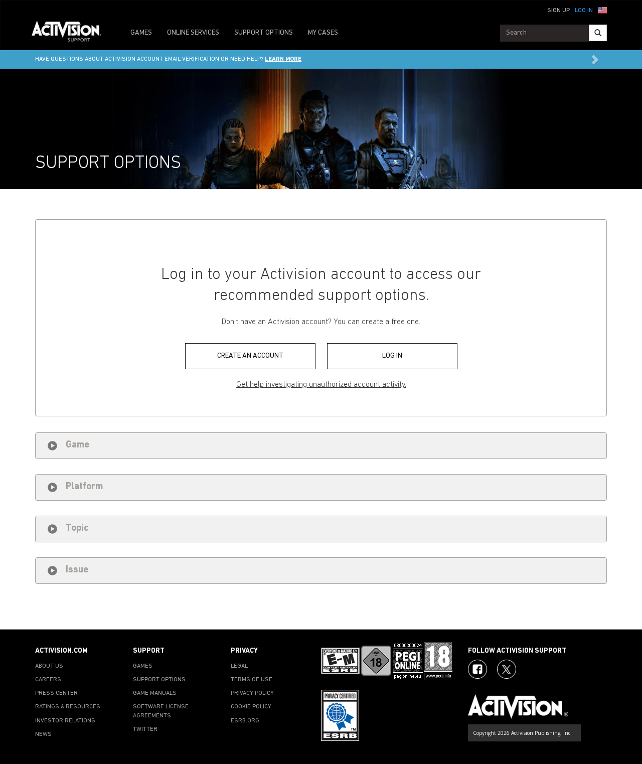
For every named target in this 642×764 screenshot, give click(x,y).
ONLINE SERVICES (193, 33)
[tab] (321, 446)
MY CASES (323, 33)
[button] (602, 10)
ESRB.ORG (245, 721)
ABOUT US (49, 666)
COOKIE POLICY (251, 707)
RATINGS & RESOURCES (67, 707)
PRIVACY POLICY (252, 693)
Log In (584, 11)
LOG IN (392, 356)
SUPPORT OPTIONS (263, 33)
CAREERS (48, 680)
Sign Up (558, 11)
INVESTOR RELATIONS (65, 721)
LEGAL (239, 666)
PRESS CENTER (56, 693)
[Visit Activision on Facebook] (477, 669)
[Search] (598, 33)
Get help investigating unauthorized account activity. (321, 385)
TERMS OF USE (251, 680)
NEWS (43, 734)
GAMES (141, 33)
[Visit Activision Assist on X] (506, 669)
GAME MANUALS (155, 693)
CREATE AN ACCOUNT (250, 356)
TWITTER (145, 729)
